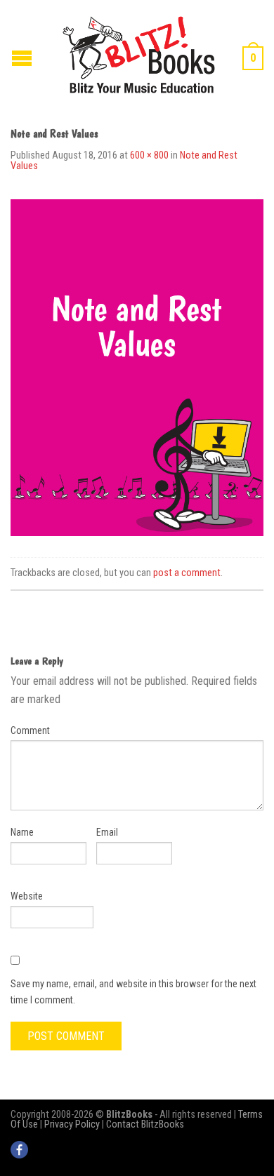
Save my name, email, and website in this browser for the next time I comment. (133, 991)
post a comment (187, 573)
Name (22, 832)
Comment (30, 730)
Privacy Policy (72, 1124)
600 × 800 (149, 155)
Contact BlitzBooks (145, 1124)
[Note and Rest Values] (137, 366)
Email (107, 832)
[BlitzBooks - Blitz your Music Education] (139, 53)
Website (27, 896)
